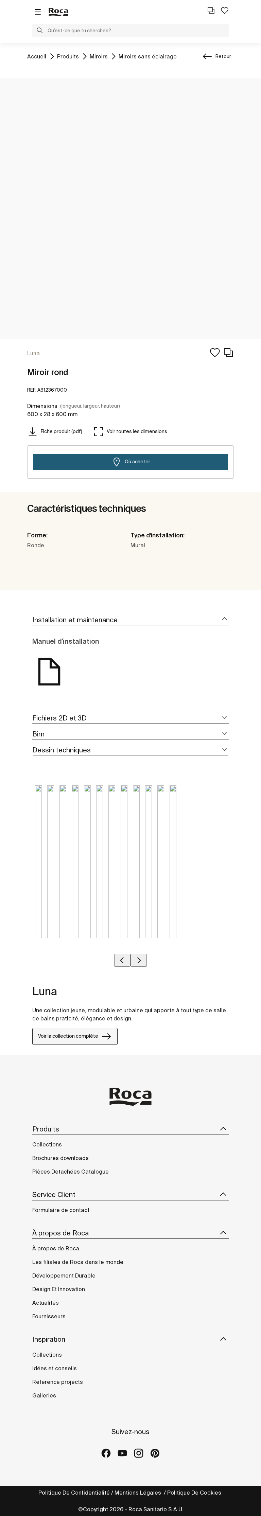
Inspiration (48, 1339)
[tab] (130, 620)
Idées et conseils (54, 1368)
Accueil (36, 56)
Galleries (44, 1395)
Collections (47, 1144)
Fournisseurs (49, 1316)
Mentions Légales (138, 1493)
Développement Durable (63, 1275)
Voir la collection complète (68, 1036)
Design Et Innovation (58, 1289)
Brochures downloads (60, 1158)
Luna (44, 991)
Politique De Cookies (195, 1493)
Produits (68, 56)
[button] (40, 31)
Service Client (53, 1194)
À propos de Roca (60, 1233)
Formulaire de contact (60, 1210)
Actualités (45, 1303)
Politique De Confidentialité (74, 1493)
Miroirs (99, 56)
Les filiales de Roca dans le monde (77, 1262)
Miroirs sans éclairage (148, 56)
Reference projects (57, 1382)
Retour (223, 56)
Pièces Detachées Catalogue (70, 1172)
